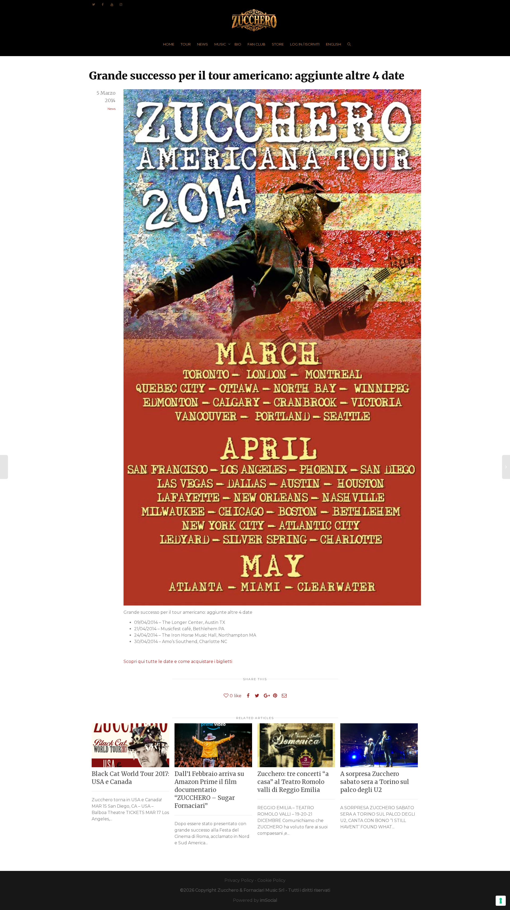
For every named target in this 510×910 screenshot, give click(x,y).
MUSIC (220, 44)
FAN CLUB (256, 44)
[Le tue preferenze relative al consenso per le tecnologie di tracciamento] (501, 901)
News (112, 109)
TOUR (186, 44)
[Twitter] (93, 4)
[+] (130, 745)
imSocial (268, 900)
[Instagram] (120, 4)
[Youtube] (111, 4)
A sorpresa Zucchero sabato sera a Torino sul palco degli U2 (374, 782)
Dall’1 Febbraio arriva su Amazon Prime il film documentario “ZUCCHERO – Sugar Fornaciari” (209, 789)
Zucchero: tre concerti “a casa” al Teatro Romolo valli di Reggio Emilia (293, 782)
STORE (278, 44)
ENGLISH (333, 44)
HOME (168, 44)
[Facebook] (102, 4)
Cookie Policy (271, 880)
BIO (238, 44)
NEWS (202, 44)
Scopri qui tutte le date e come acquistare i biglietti (178, 661)
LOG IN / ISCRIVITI (305, 44)
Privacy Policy (239, 880)
